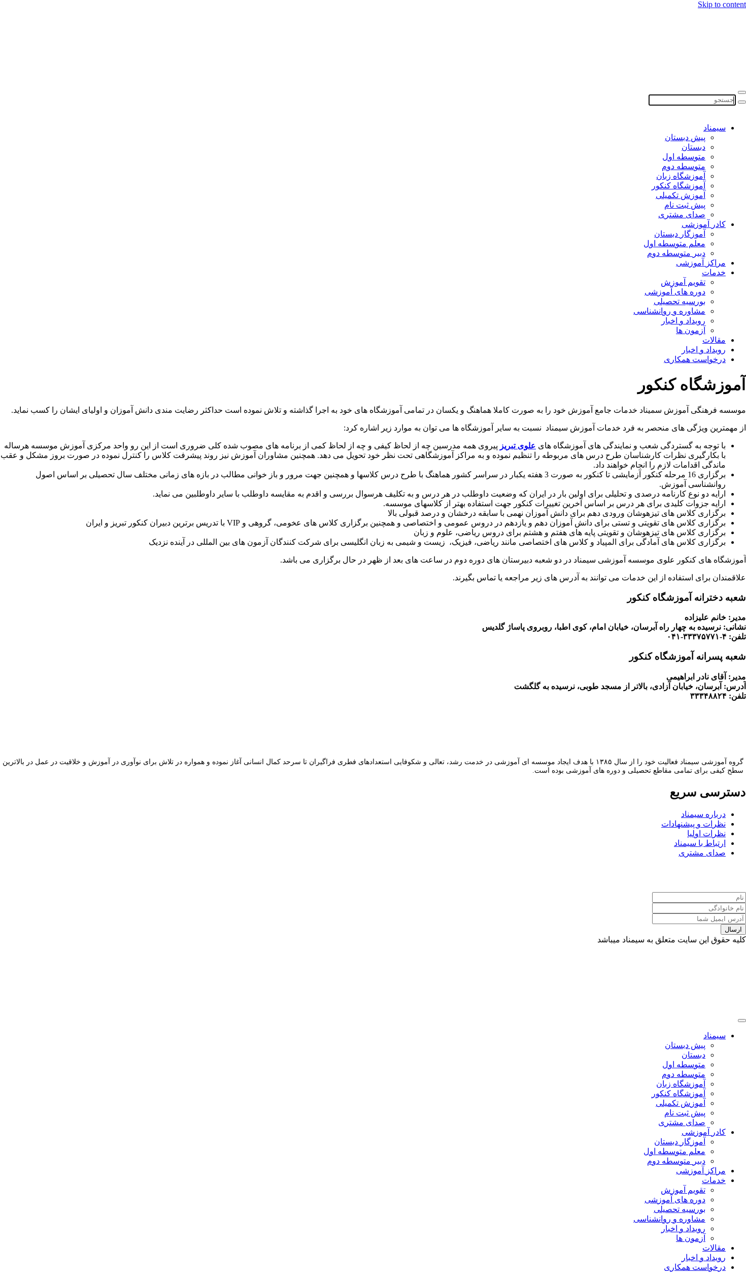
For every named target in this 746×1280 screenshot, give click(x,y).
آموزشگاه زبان (680, 176)
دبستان (693, 147)
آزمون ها (690, 330)
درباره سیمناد (703, 814)
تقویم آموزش (683, 282)
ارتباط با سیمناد (700, 843)
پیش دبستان (685, 137)
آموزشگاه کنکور (678, 185)
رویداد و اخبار (683, 320)
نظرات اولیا (706, 833)
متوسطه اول (683, 156)
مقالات (714, 340)
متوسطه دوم (683, 166)
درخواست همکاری (695, 359)
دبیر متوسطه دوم (676, 253)
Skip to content (722, 4)
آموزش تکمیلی (680, 195)
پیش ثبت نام (684, 205)
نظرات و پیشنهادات (693, 823)
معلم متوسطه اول (674, 243)
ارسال (733, 929)
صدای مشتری (681, 214)
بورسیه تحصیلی (679, 301)
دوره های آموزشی (675, 291)
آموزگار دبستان (679, 233)
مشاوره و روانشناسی (669, 311)
